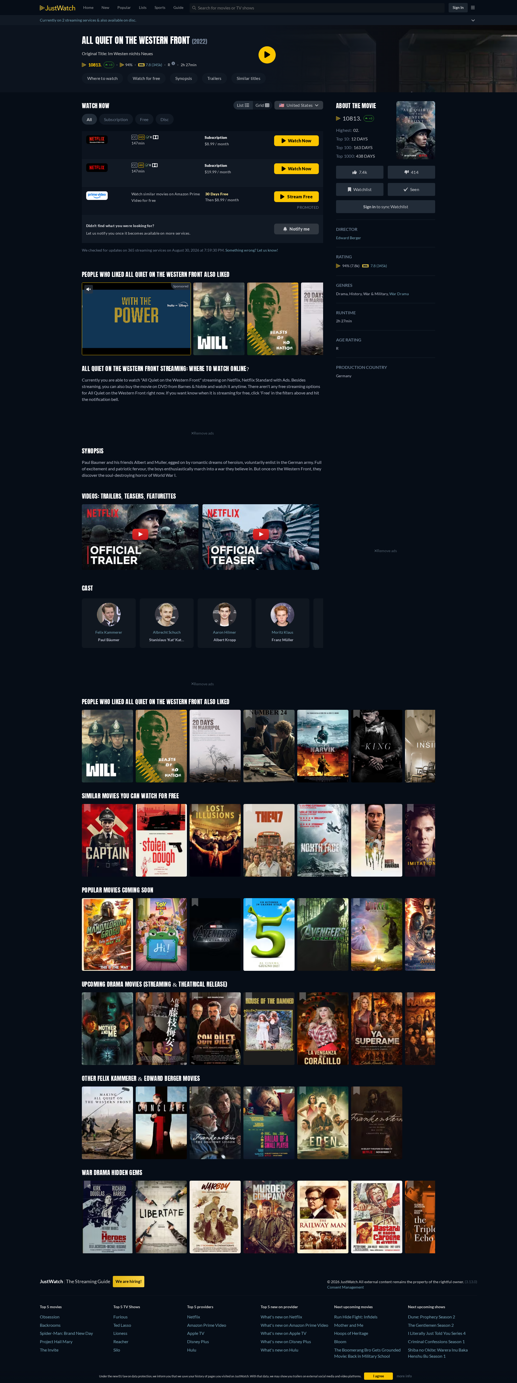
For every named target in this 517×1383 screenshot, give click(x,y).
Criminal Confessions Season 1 (436, 1341)
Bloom (340, 1341)
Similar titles (248, 78)
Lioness (120, 1333)
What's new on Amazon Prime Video (294, 1325)
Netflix (193, 1316)
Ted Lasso (122, 1325)
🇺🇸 (296, 105)
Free (144, 119)
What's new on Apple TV (283, 1333)
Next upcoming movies (353, 1306)
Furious (120, 1316)
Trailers (214, 78)
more (140, 344)
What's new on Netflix (281, 1316)
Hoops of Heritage (351, 1333)
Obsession (50, 1316)
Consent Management (345, 1287)
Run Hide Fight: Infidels (356, 1316)
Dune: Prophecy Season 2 (431, 1316)
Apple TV (195, 1333)
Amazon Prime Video (206, 1325)
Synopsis (183, 78)
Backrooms (50, 1325)
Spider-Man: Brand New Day (66, 1333)
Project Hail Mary (56, 1341)
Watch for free (146, 78)
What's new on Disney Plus (286, 1341)
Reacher (120, 1341)
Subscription (116, 119)
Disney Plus (198, 1341)
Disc (164, 119)
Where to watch (102, 78)
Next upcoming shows (426, 1306)
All (89, 119)
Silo (116, 1349)
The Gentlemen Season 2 (431, 1325)
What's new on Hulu (279, 1349)
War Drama (399, 293)
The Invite (49, 1349)
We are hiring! (129, 1281)
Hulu (191, 1349)
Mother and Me (348, 1325)
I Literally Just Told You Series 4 (437, 1333)
